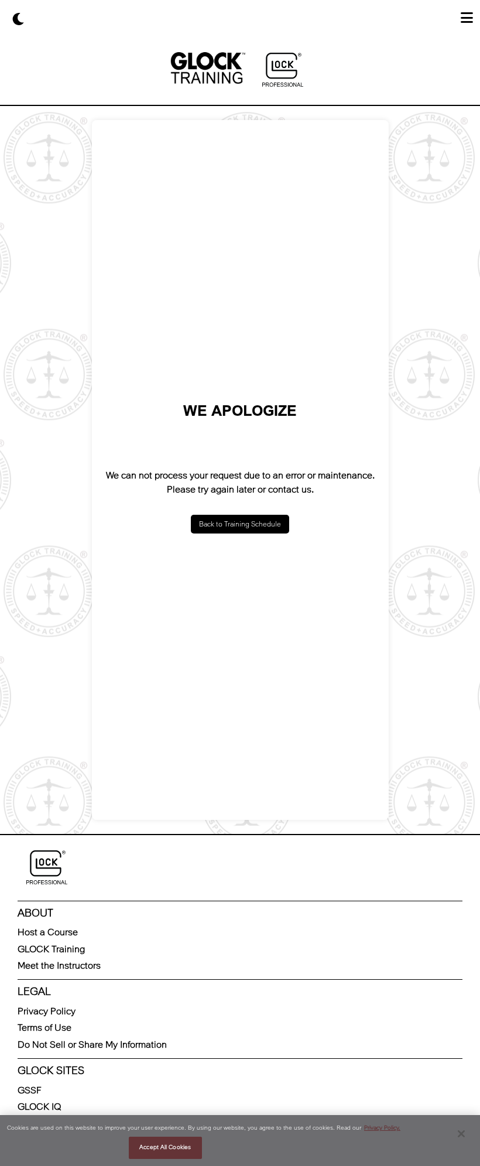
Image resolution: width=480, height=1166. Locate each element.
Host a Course (48, 932)
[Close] (461, 1134)
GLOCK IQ (39, 1106)
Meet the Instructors (59, 965)
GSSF (30, 1090)
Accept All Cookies (165, 1147)
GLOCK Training (51, 949)
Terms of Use (44, 1027)
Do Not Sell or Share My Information (92, 1044)
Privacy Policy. (382, 1127)
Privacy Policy (47, 1011)
